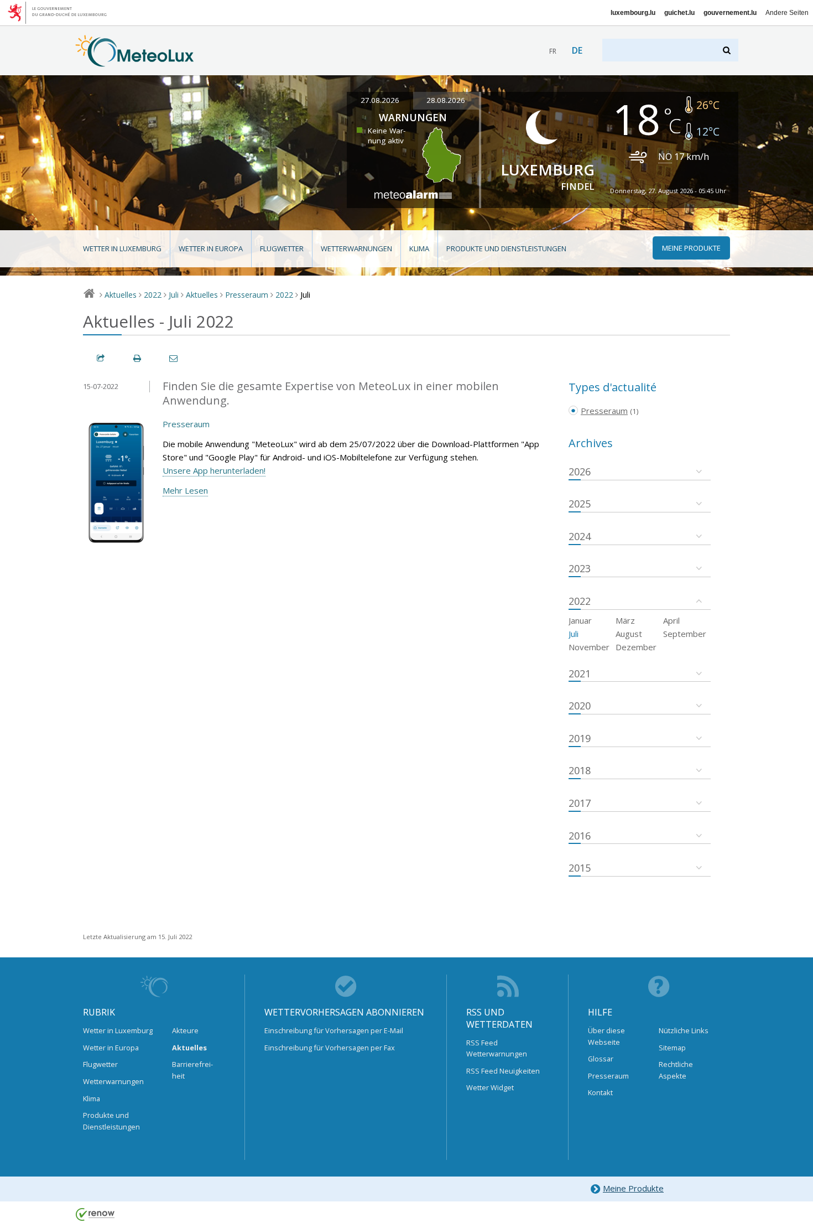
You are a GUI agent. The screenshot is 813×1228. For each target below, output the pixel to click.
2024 (580, 536)
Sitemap (672, 1048)
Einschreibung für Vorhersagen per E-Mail (333, 1030)
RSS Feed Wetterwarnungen (496, 1048)
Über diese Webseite (606, 1035)
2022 (152, 294)
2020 (580, 705)
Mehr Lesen (185, 490)
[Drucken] (137, 358)
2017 (580, 803)
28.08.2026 (445, 100)
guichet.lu (679, 13)
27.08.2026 (380, 100)
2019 (580, 738)
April (671, 620)
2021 (580, 673)
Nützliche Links (683, 1030)
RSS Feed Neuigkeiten (503, 1071)
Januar (580, 620)
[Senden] (174, 358)
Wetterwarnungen (356, 248)
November (589, 646)
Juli (174, 294)
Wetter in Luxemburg (122, 248)
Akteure (185, 1030)
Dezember (636, 646)
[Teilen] (101, 358)
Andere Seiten (787, 13)
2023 (580, 568)
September (684, 633)
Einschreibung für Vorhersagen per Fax (329, 1048)
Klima (419, 248)
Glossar (600, 1059)
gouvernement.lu (730, 13)
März (625, 620)
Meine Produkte (633, 1188)
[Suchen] (727, 50)
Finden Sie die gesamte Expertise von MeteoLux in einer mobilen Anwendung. (331, 393)
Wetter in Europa (211, 248)
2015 (580, 867)
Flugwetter (282, 248)
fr (552, 51)
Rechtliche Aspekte (676, 1069)
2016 (580, 835)
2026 (580, 471)
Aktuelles (121, 294)
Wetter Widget (490, 1087)
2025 (580, 503)
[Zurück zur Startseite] (135, 61)
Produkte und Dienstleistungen (506, 248)
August (629, 633)
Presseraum (246, 294)
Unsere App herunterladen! (214, 470)
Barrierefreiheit (192, 1069)
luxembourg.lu (633, 13)
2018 (580, 770)
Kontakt (600, 1092)
